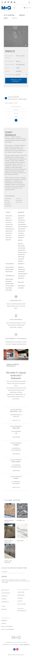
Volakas (20, 540)
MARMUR (4, 620)
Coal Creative (24, 644)
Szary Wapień (21, 287)
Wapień (21, 282)
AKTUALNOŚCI (6, 593)
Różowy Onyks (21, 256)
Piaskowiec (10, 263)
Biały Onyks (20, 243)
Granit (8, 212)
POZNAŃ (20, 598)
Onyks (20, 240)
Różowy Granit (9, 233)
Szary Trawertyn (9, 287)
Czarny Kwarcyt (21, 271)
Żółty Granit (8, 239)
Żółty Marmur (21, 237)
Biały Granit (8, 217)
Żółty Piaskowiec (9, 271)
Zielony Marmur (21, 235)
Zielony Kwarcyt (21, 275)
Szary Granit (8, 235)
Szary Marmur (21, 233)
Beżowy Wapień (21, 285)
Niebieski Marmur (22, 228)
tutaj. (7, 582)
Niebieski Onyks (21, 254)
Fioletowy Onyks (21, 250)
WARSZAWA (21, 595)
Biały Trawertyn (9, 281)
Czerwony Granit (9, 224)
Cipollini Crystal (8, 561)
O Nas (3, 606)
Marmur (22, 15)
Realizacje (5, 590)
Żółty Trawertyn (9, 290)
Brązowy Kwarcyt (21, 269)
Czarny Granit (8, 222)
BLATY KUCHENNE (7, 626)
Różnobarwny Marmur (22, 226)
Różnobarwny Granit (10, 228)
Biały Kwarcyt (21, 267)
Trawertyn (10, 275)
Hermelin (21, 520)
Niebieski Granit (9, 231)
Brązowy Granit (9, 220)
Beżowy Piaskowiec (10, 269)
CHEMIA (4, 598)
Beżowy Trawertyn (9, 279)
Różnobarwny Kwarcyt (22, 273)
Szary (6, 18)
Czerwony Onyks (21, 248)
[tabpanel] (16, 36)
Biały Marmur (21, 217)
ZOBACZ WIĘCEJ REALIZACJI (13, 365)
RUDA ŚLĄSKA (22, 604)
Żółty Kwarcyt (21, 278)
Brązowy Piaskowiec (10, 267)
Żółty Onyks (20, 261)
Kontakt (4, 609)
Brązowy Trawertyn (9, 283)
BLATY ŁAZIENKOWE (8, 629)
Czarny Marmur (21, 222)
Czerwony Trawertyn (10, 285)
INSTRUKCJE (5, 601)
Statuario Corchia (8, 541)
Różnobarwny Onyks (22, 252)
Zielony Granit (9, 237)
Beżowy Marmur (21, 215)
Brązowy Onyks (21, 245)
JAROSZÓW (21, 592)
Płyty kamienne (9, 15)
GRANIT (4, 623)
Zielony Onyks (21, 258)
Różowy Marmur (21, 231)
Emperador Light (9, 521)
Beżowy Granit (9, 215)
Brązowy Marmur (21, 220)
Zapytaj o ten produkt (16, 80)
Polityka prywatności (22, 609)
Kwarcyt (21, 263)
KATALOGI (5, 596)
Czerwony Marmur (22, 224)
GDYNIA (20, 601)
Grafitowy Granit (9, 226)
